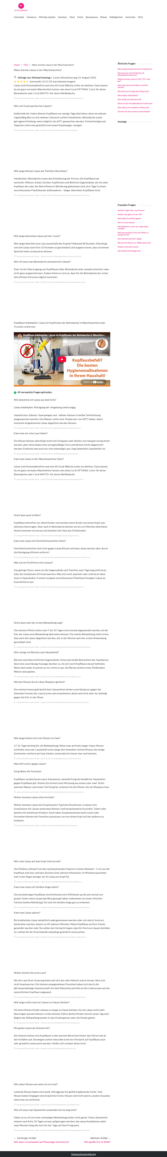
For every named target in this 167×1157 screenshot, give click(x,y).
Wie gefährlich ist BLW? (97, 1141)
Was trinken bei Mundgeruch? (129, 251)
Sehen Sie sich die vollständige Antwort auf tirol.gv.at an (59, 454)
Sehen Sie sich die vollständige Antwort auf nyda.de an (59, 130)
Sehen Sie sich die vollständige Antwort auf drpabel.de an (60, 1105)
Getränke (19, 17)
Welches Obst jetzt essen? (128, 247)
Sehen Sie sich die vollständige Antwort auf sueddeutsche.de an (62, 587)
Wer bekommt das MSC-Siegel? (130, 239)
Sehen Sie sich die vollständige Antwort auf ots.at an (58, 1048)
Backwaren (92, 17)
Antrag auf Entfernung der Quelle (27, 98)
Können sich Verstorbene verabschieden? (134, 111)
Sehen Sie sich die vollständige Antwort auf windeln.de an (60, 1023)
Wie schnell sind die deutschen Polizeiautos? (135, 69)
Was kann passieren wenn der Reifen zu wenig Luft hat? (133, 234)
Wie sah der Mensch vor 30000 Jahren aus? (134, 243)
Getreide (130, 17)
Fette (80, 17)
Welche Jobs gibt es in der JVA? (130, 214)
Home (17, 64)
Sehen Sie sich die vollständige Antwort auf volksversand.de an (62, 792)
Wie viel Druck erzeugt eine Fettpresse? (133, 91)
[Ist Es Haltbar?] (21, 7)
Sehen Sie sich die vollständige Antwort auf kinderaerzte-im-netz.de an (65, 702)
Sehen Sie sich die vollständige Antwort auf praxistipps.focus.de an (63, 282)
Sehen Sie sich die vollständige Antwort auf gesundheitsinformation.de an (66, 647)
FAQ (140, 17)
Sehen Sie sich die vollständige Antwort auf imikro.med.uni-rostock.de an (65, 557)
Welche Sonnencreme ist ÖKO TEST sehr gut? (134, 80)
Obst (72, 17)
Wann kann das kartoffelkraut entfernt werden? (133, 86)
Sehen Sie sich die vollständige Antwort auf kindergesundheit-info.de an (65, 195)
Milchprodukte (47, 17)
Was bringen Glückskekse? (128, 95)
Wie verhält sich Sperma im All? (129, 99)
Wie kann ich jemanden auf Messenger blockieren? (41, 1141)
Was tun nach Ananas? (126, 222)
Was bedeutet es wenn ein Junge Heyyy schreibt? (133, 228)
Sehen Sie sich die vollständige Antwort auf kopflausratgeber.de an (63, 937)
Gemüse (62, 17)
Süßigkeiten (116, 17)
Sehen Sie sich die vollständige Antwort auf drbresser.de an (61, 759)
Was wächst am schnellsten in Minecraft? (133, 107)
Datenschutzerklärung (83, 1154)
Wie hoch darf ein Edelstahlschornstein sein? (135, 103)
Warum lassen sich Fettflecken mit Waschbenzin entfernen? (131, 74)
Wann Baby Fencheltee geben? (129, 218)
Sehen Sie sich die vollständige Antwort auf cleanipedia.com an (62, 98)
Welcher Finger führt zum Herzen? (131, 210)
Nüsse (103, 17)
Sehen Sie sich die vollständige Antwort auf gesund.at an (60, 536)
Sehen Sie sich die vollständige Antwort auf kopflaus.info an (61, 677)
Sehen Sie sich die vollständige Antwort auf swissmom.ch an (61, 256)
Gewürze (31, 17)
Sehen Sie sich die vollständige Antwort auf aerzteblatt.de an (61, 882)
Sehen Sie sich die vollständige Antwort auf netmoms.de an (61, 428)
